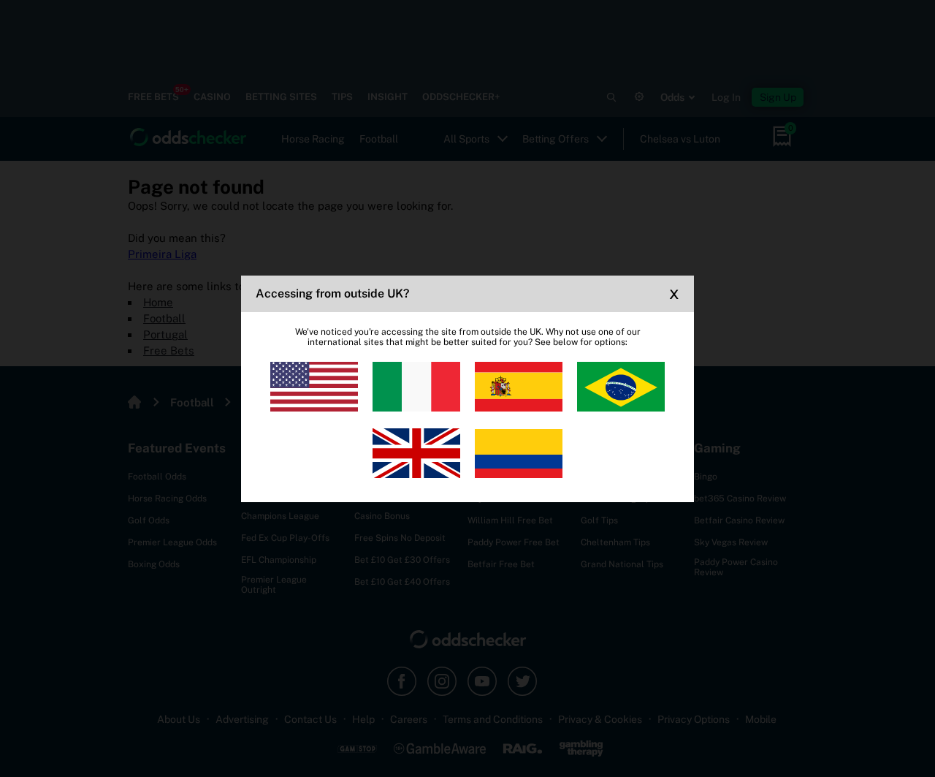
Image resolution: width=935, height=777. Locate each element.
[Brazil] (621, 387)
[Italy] (416, 387)
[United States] (314, 387)
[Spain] (519, 387)
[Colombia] (519, 453)
